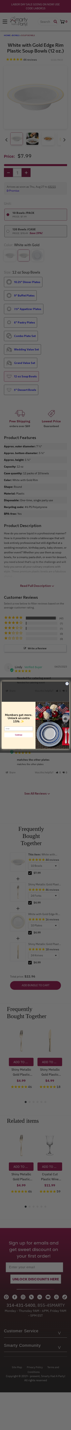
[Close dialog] (66, 683)
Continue (18, 735)
